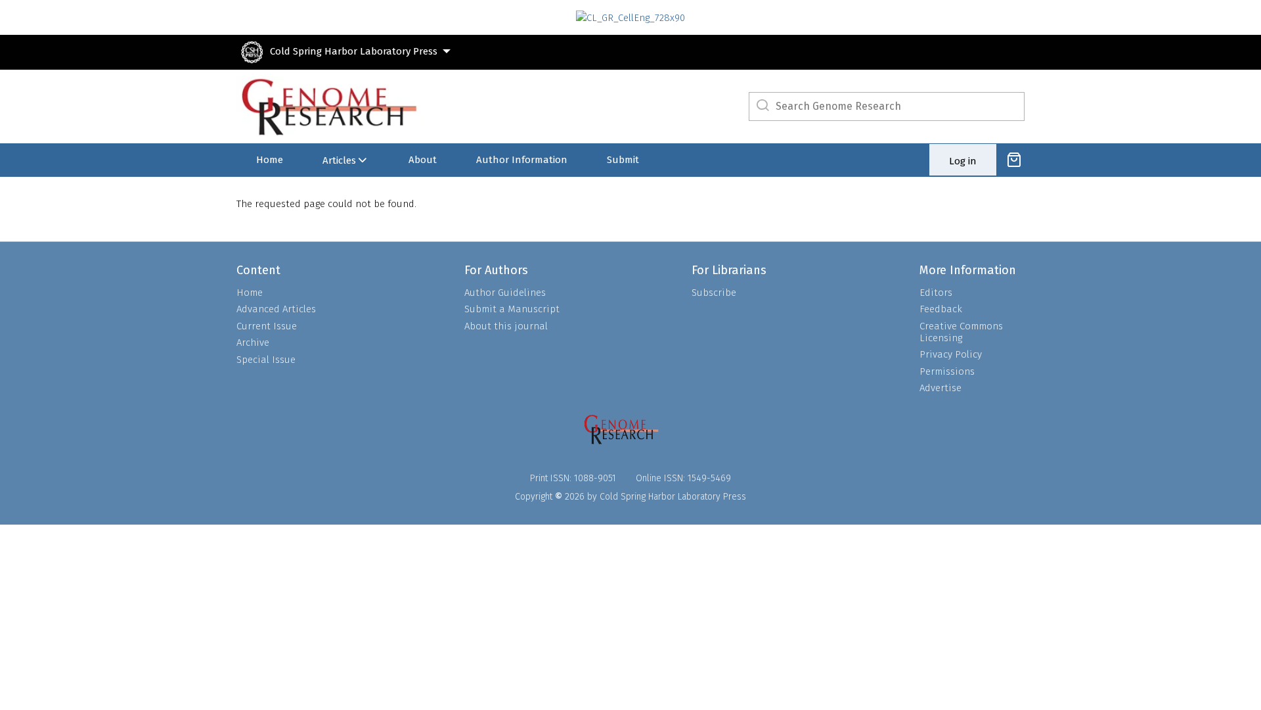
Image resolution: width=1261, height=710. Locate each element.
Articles (339, 160)
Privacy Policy (950, 354)
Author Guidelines (505, 292)
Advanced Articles (276, 309)
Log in (963, 161)
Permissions (947, 371)
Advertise (940, 388)
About (423, 160)
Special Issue (266, 360)
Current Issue (266, 326)
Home (269, 160)
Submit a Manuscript (512, 309)
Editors (935, 292)
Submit (623, 160)
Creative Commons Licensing (961, 332)
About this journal (506, 326)
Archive (252, 342)
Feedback (940, 309)
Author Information (521, 160)
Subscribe (714, 292)
